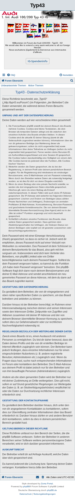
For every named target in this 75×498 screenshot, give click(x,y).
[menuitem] (11, 75)
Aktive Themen (35, 85)
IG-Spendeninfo (38, 61)
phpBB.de (52, 490)
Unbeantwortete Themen (13, 85)
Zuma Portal (47, 483)
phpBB (26, 486)
